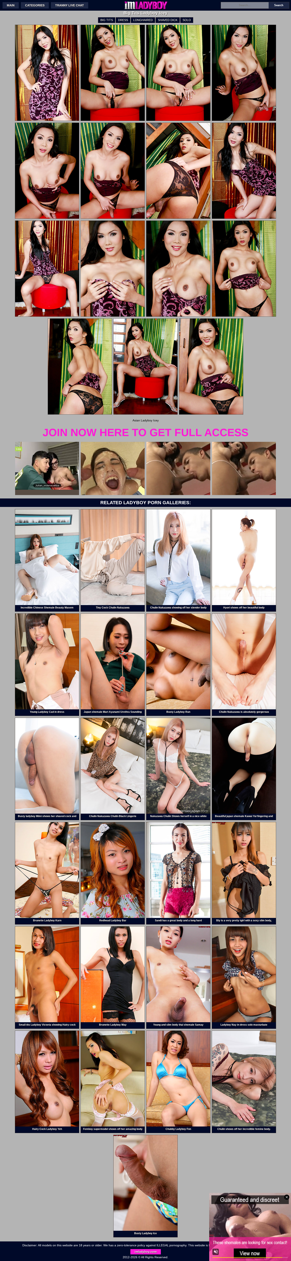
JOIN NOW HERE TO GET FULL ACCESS (145, 432)
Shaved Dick (167, 20)
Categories (35, 5)
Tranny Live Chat (69, 5)
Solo (187, 20)
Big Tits (106, 20)
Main (10, 5)
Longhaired (143, 20)
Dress (123, 20)
